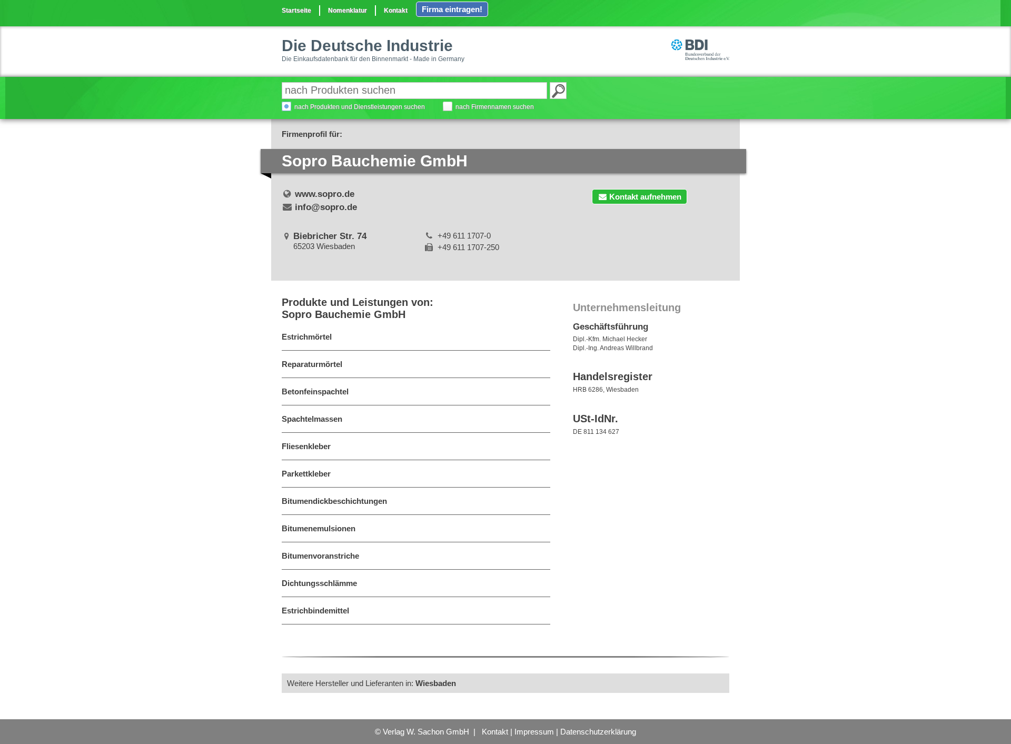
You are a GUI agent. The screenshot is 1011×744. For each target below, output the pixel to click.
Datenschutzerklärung (598, 731)
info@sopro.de (326, 207)
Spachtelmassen (312, 418)
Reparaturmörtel (312, 364)
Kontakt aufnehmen (645, 196)
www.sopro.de (324, 194)
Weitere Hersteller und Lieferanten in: (371, 683)
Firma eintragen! (452, 9)
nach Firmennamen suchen (494, 107)
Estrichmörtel (307, 336)
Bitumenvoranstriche (320, 555)
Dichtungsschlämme (319, 583)
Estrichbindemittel (315, 610)
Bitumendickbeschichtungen (334, 501)
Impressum (534, 731)
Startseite (296, 10)
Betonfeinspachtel (315, 391)
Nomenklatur (347, 10)
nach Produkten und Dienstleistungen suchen (359, 107)
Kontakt (396, 10)
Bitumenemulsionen (318, 528)
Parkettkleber (306, 473)
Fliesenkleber (306, 446)
